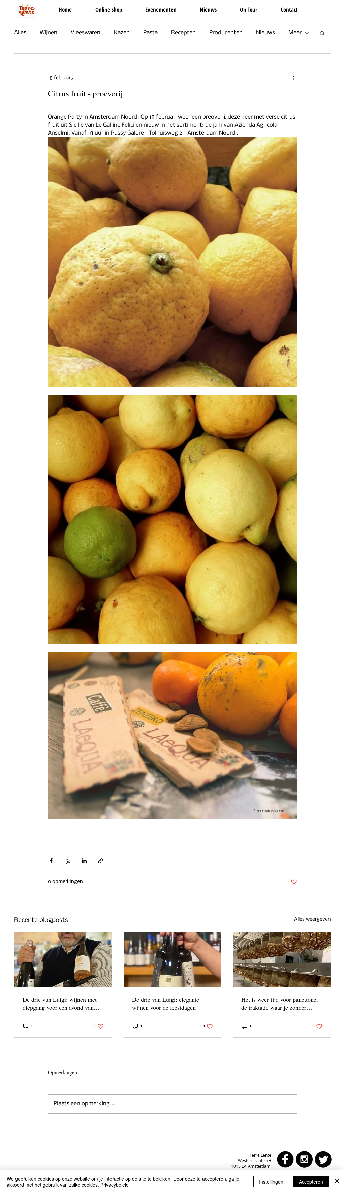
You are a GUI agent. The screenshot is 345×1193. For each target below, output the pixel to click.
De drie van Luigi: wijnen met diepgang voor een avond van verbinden (60, 1003)
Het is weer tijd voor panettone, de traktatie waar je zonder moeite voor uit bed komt (279, 1003)
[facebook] (285, 1159)
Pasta (150, 33)
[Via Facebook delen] (51, 861)
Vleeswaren (85, 33)
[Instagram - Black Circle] (304, 1159)
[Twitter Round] (323, 1159)
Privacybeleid (114, 1184)
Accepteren (311, 1181)
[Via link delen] (100, 861)
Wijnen (48, 33)
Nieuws (265, 33)
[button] (322, 33)
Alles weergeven (312, 919)
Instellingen (271, 1181)
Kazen (122, 33)
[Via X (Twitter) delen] (67, 861)
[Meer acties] (293, 78)
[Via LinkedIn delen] (84, 861)
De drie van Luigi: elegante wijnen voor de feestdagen (165, 1003)
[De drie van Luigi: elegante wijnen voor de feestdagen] (172, 959)
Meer (295, 33)
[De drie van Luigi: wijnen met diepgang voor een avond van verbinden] (63, 959)
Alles (20, 33)
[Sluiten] (337, 1181)
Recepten (183, 33)
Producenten (226, 33)
